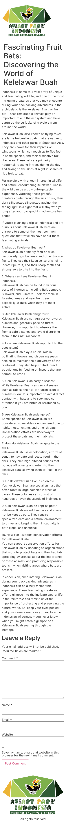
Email (7, 719)
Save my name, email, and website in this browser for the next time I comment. (30, 754)
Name (7, 705)
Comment (10, 658)
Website (7, 734)
